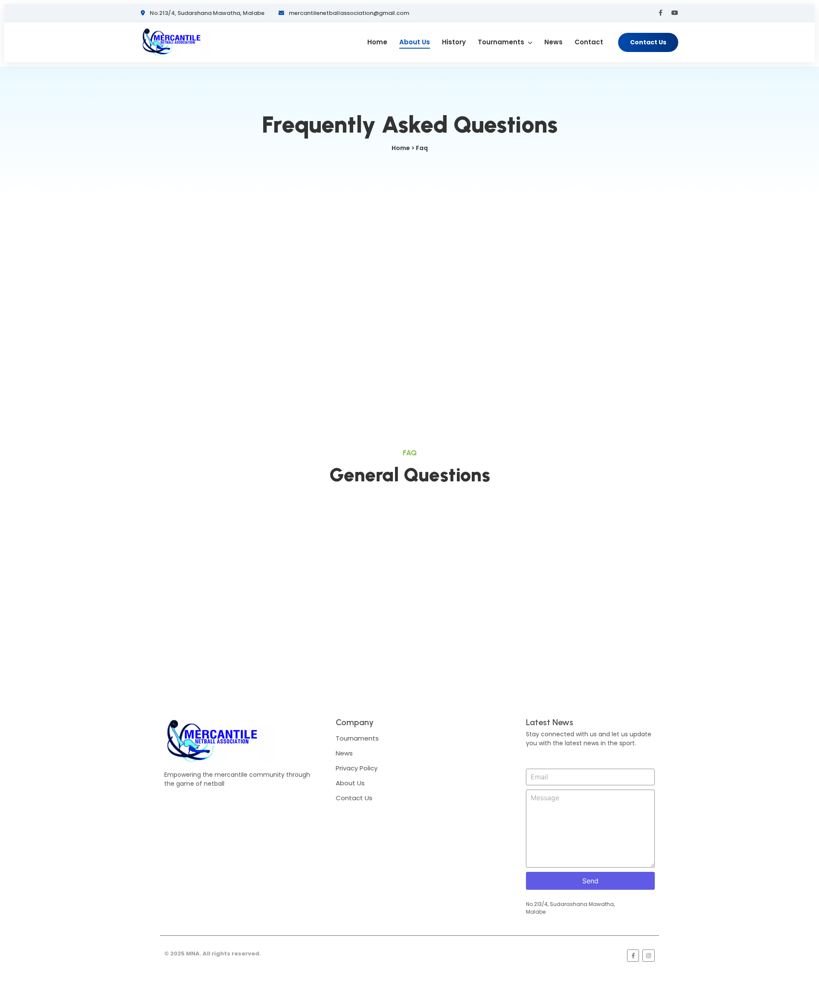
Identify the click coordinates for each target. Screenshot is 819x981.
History (454, 42)
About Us (414, 42)
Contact (589, 42)
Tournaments (502, 42)
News (553, 42)
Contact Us (648, 42)
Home (377, 42)
